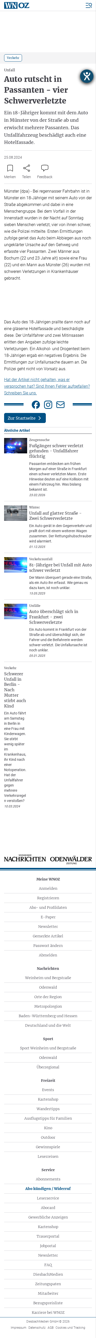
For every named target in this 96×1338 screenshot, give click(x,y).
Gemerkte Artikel (48, 936)
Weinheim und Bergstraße (48, 978)
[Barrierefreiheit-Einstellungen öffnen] (86, 76)
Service (48, 1170)
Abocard (48, 1207)
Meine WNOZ (48, 879)
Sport (48, 1039)
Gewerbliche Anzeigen (48, 1217)
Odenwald (48, 987)
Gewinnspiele (48, 1147)
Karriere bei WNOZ (48, 1312)
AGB (51, 1328)
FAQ (48, 1265)
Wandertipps (48, 1109)
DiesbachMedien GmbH (48, 1321)
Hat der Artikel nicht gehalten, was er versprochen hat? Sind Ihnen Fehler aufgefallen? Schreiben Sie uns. (47, 386)
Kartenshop (48, 1099)
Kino (48, 1128)
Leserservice (48, 1198)
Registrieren (48, 898)
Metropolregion (48, 1006)
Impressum (18, 1328)
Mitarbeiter (48, 1293)
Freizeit (48, 1080)
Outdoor (48, 1137)
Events (48, 1089)
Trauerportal (48, 1236)
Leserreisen (48, 1156)
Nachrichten (48, 968)
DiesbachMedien (48, 1274)
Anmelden (48, 888)
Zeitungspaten (48, 1284)
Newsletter (48, 926)
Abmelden (48, 955)
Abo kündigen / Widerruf (48, 1188)
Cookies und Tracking (70, 1328)
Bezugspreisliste (48, 1303)
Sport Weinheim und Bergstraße (48, 1048)
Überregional (48, 1067)
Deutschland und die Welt (48, 1025)
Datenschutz (37, 1328)
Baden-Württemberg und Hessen (48, 1016)
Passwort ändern (48, 945)
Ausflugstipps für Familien (48, 1118)
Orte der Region (48, 997)
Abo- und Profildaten (48, 907)
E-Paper (48, 917)
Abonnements (48, 1179)
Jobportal (48, 1246)
